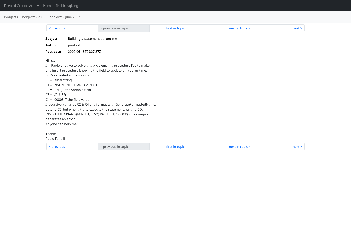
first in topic (175, 28)
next (296, 28)
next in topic (238, 28)
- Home (28, 5)
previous (58, 28)
